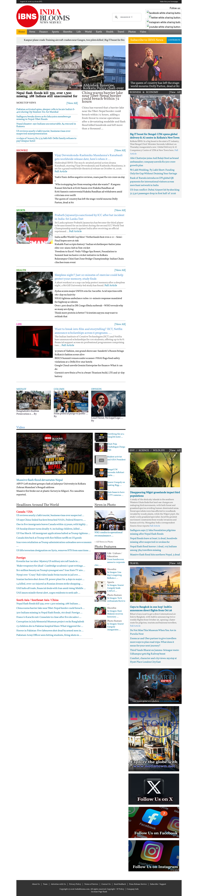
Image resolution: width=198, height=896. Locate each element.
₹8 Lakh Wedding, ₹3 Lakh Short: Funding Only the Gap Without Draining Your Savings (153, 171)
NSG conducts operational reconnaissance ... (108, 534)
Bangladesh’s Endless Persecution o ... (27, 412)
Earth (99, 31)
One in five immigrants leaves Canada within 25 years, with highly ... (52, 524)
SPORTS (20, 210)
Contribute (174, 40)
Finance (43, 31)
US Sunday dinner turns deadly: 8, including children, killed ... (49, 529)
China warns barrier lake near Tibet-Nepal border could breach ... (50, 608)
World (88, 31)
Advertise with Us (58, 884)
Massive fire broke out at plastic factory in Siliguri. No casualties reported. (50, 492)
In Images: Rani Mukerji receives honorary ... (115, 614)
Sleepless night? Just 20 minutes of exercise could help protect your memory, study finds (89, 277)
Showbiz (67, 31)
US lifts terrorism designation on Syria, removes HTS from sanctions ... (53, 550)
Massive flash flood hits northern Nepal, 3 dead (155, 554)
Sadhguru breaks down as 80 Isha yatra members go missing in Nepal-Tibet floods (43, 118)
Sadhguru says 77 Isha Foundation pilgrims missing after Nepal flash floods (153, 532)
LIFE (19, 324)
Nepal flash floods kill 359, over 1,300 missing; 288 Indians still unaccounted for (46, 95)
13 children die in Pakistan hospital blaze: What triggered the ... (49, 626)
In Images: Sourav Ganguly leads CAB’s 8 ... (115, 588)
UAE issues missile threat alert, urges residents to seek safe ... (48, 592)
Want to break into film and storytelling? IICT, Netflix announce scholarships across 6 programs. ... (88, 331)
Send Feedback (120, 884)
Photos (132, 31)
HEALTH (21, 270)
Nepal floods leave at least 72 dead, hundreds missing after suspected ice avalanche (153, 540)
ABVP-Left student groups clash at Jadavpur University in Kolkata (51, 483)
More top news (26, 103)
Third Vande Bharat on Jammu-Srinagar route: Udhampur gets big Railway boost (154, 652)
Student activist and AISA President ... (116, 459)
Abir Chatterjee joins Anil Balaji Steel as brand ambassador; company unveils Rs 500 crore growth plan (154, 162)
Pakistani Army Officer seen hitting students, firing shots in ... (48, 635)
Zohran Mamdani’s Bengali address (35, 487)
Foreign (21, 558)
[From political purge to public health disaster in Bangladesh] (71, 401)
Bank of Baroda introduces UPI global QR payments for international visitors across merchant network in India (152, 181)
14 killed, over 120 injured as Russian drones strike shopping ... (49, 583)
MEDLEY (21, 389)
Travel (121, 31)
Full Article (61, 171)
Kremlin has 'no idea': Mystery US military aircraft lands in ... (48, 561)
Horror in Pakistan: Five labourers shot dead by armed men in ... (49, 630)
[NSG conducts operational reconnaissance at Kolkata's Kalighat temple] (110, 520)
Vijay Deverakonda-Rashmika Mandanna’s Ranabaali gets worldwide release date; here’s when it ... (88, 157)
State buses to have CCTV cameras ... (116, 494)
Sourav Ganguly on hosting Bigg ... (116, 484)
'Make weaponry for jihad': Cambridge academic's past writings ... (50, 566)
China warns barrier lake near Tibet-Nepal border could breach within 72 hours (102, 97)
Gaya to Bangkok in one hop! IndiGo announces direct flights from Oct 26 (151, 608)
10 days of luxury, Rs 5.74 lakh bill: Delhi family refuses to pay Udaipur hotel (46, 140)
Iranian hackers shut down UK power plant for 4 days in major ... (50, 579)
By (35, 414)
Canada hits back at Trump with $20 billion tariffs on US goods (49, 538)
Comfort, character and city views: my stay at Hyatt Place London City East (153, 660)
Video (143, 31)
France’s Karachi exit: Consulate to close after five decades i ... (48, 617)
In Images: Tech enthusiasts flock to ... (116, 601)
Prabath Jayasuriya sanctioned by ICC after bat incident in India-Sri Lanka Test (89, 217)
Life (79, 31)
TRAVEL (134, 563)
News (32, 31)
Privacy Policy (75, 884)
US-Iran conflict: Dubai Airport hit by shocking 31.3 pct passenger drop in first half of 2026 (154, 191)
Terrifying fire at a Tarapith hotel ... (115, 436)
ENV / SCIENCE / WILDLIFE (147, 450)
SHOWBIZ (22, 150)
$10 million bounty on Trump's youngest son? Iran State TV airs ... (50, 570)
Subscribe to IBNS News (146, 40)
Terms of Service (91, 884)
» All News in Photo (104, 542)
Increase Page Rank (99, 891)
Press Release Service (138, 884)
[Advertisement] (155, 322)
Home (21, 31)
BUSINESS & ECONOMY (144, 92)
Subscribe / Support (158, 884)
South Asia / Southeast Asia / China (37, 600)
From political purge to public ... (71, 413)
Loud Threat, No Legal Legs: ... (107, 418)
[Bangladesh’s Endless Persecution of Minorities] (33, 400)
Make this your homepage (169, 2)
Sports (55, 31)
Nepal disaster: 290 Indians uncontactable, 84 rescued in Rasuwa (46, 125)
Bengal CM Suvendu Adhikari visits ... (115, 472)
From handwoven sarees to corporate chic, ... (110, 562)
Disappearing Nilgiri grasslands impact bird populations (155, 494)
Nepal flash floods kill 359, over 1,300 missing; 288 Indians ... (48, 603)
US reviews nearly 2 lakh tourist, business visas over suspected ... (50, 515)
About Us (36, 884)
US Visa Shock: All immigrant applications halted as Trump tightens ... (53, 533)
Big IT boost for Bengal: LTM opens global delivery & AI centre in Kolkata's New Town (155, 136)
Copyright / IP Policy (115, 889)
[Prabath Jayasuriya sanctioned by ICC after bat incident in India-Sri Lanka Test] (34, 228)
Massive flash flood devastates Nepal (39, 480)
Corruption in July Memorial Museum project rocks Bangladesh (50, 621)
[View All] (72, 103)
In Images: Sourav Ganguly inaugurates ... (115, 627)
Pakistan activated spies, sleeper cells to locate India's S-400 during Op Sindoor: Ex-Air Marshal (45, 111)
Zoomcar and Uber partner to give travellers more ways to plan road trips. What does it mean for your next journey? (153, 642)
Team (45, 884)
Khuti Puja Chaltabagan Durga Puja (116, 447)
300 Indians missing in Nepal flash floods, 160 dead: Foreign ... (49, 612)
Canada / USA (24, 512)
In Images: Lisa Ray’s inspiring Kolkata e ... (114, 575)
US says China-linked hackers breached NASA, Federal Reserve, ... (51, 520)
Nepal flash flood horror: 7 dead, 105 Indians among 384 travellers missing (153, 548)
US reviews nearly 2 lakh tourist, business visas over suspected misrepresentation (43, 132)
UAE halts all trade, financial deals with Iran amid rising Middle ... (51, 588)
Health (109, 31)
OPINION (96, 389)
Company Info (133, 889)
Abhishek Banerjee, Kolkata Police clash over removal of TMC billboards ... (103, 90)
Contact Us (106, 884)
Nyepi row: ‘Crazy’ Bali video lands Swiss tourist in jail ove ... (48, 575)
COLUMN (59, 389)
